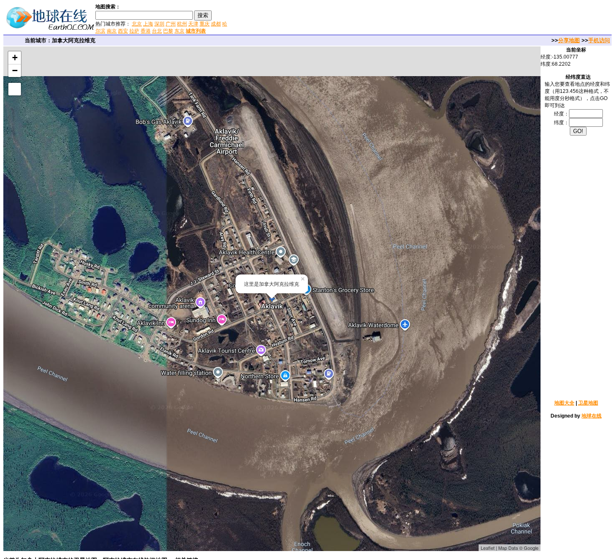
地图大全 (564, 403)
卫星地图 (588, 403)
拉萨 (134, 31)
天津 (193, 24)
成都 (216, 24)
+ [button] (15, 57)
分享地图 (569, 40)
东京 (179, 31)
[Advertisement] (330, 18)
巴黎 (168, 31)
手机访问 (599, 40)
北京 (137, 24)
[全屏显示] (14, 89)
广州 (171, 24)
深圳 (159, 24)
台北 (157, 31)
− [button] (15, 70)
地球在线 (592, 416)
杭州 (182, 24)
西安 (123, 31)
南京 (112, 31)
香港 (146, 31)
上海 (148, 24)
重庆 (205, 24)
